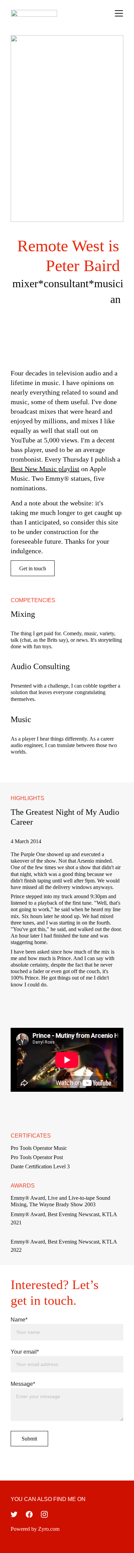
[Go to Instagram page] (44, 1514)
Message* (23, 1384)
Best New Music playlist (45, 469)
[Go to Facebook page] (29, 1514)
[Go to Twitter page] (14, 1514)
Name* (19, 1320)
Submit (29, 1439)
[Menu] (119, 13)
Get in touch (32, 568)
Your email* (25, 1352)
